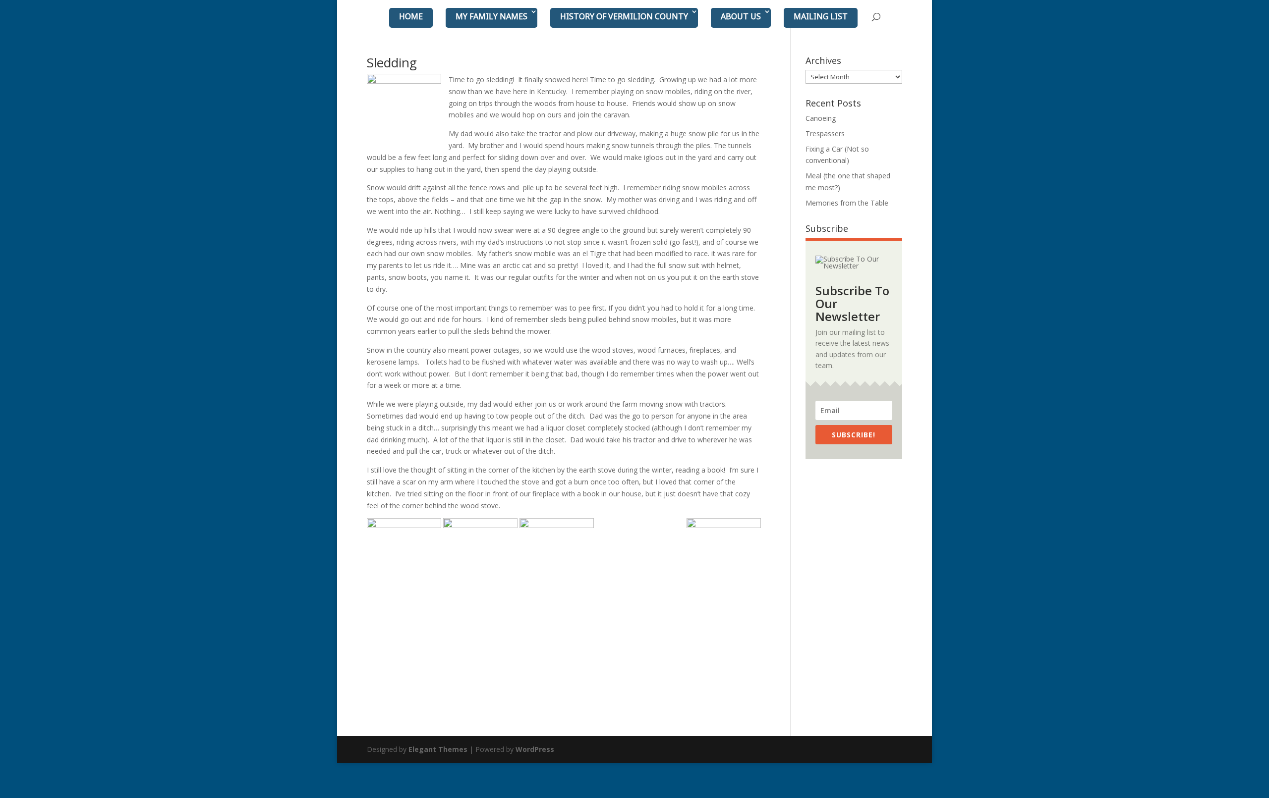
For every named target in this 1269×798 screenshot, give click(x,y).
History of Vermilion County (624, 16)
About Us (741, 16)
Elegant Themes (437, 749)
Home (411, 16)
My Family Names (491, 16)
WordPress (535, 749)
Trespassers (825, 133)
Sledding (392, 62)
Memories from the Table (847, 203)
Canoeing (821, 118)
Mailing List (821, 16)
